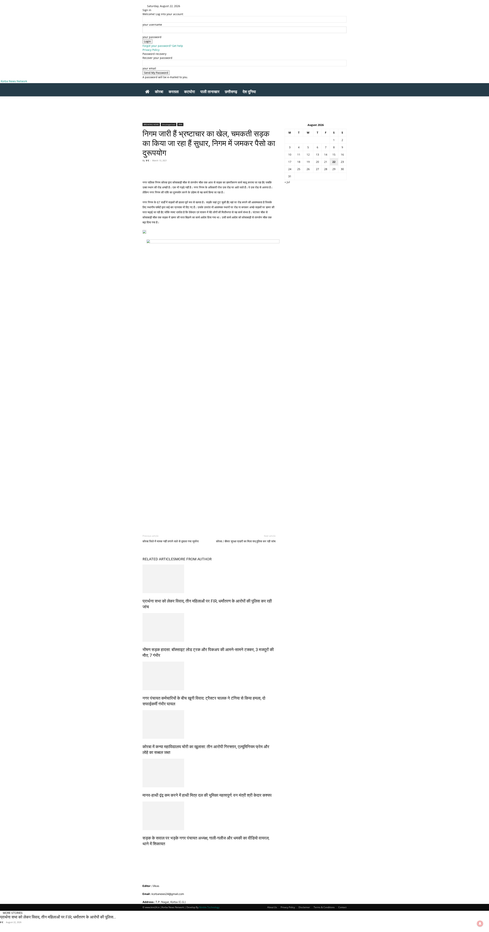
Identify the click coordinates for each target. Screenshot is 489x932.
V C (147, 160)
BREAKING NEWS (151, 124)
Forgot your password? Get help (162, 46)
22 (333, 162)
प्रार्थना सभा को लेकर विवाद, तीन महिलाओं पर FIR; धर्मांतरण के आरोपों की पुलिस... (58, 917)
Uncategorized (168, 124)
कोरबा (159, 91)
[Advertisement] (74, 105)
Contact (342, 907)
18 (298, 162)
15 (333, 154)
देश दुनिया (249, 91)
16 (342, 154)
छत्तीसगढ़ (231, 91)
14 (325, 154)
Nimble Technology (209, 907)
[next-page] (146, 852)
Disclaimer (304, 907)
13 (317, 154)
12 (308, 154)
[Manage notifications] (480, 924)
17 (289, 162)
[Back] (195, 6)
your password (151, 37)
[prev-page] (143, 852)
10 (289, 154)
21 (325, 162)
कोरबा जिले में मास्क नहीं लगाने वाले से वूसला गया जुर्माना (170, 541)
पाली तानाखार (209, 91)
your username (152, 24)
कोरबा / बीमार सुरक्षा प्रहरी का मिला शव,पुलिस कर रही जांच (245, 541)
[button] (342, 88)
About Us (272, 907)
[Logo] (142, 85)
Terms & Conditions (324, 907)
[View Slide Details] (213, 382)
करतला (174, 91)
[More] (253, 169)
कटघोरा (189, 91)
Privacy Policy (150, 50)
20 (317, 162)
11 (298, 154)
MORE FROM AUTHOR (193, 559)
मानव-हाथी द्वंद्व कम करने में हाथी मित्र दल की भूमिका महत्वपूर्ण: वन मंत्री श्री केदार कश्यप (207, 795)
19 (308, 162)
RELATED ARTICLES (158, 559)
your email (149, 68)
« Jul (287, 182)
